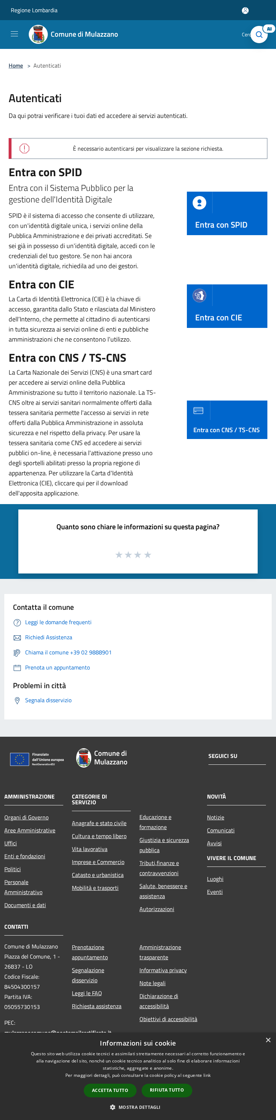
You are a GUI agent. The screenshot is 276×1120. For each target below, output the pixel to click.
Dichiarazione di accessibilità (158, 1001)
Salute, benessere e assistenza (163, 891)
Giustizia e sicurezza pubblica (164, 845)
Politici (12, 869)
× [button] (268, 1040)
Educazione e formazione (155, 822)
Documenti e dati (25, 905)
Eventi (215, 891)
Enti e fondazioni (24, 856)
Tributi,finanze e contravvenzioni (159, 868)
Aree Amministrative (29, 830)
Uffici (10, 843)
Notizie (215, 817)
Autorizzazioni (156, 909)
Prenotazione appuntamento (90, 952)
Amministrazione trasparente (160, 952)
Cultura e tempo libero (99, 836)
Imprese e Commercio (98, 862)
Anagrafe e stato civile (99, 823)
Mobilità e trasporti (95, 887)
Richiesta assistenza (96, 1006)
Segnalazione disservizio (88, 975)
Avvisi (214, 843)
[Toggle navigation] (14, 33)
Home (16, 65)
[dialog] (138, 1076)
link (207, 1075)
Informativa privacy (163, 970)
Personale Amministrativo (23, 887)
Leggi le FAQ (87, 993)
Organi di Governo (26, 817)
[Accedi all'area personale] (245, 10)
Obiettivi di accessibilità (168, 1019)
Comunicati (221, 830)
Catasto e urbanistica (98, 874)
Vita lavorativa (89, 849)
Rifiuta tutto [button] (167, 1090)
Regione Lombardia (34, 10)
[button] (137, 1107)
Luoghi (215, 878)
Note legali (152, 983)
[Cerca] (261, 34)
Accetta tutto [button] (110, 1090)
